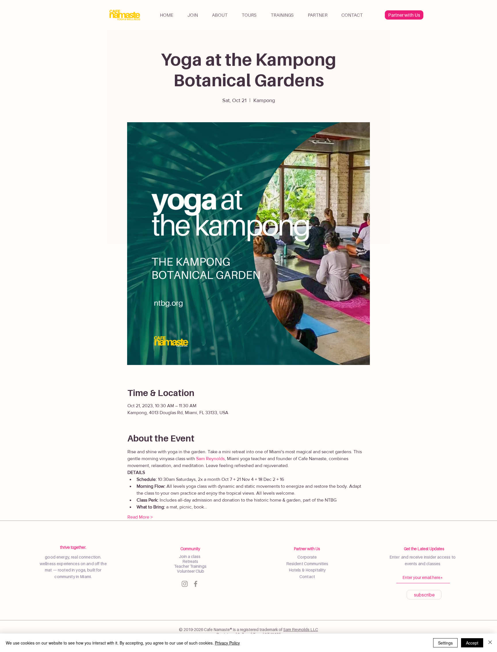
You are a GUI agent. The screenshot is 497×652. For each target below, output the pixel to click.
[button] (219, 15)
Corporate (307, 557)
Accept (472, 643)
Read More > (140, 517)
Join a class (190, 556)
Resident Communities (307, 563)
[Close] (490, 642)
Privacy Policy (227, 643)
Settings (445, 643)
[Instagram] (185, 584)
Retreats (190, 561)
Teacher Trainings (190, 566)
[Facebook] (196, 584)
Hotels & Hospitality (307, 569)
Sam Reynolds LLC (300, 629)
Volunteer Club (190, 571)
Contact (307, 576)
